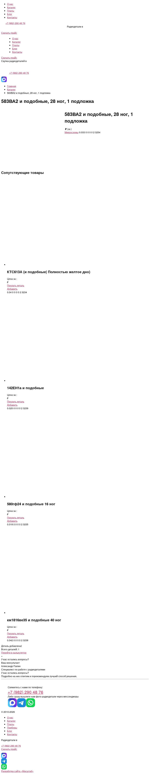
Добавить (12, 289)
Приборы (12, 727)
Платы (10, 10)
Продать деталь (15, 285)
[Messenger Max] (4, 79)
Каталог (11, 7)
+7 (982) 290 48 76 (15, 23)
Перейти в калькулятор (13, 652)
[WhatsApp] (30, 702)
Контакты (12, 17)
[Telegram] (21, 702)
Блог (9, 14)
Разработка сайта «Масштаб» (17, 771)
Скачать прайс (9, 32)
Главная (11, 86)
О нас (10, 4)
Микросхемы (72, 132)
